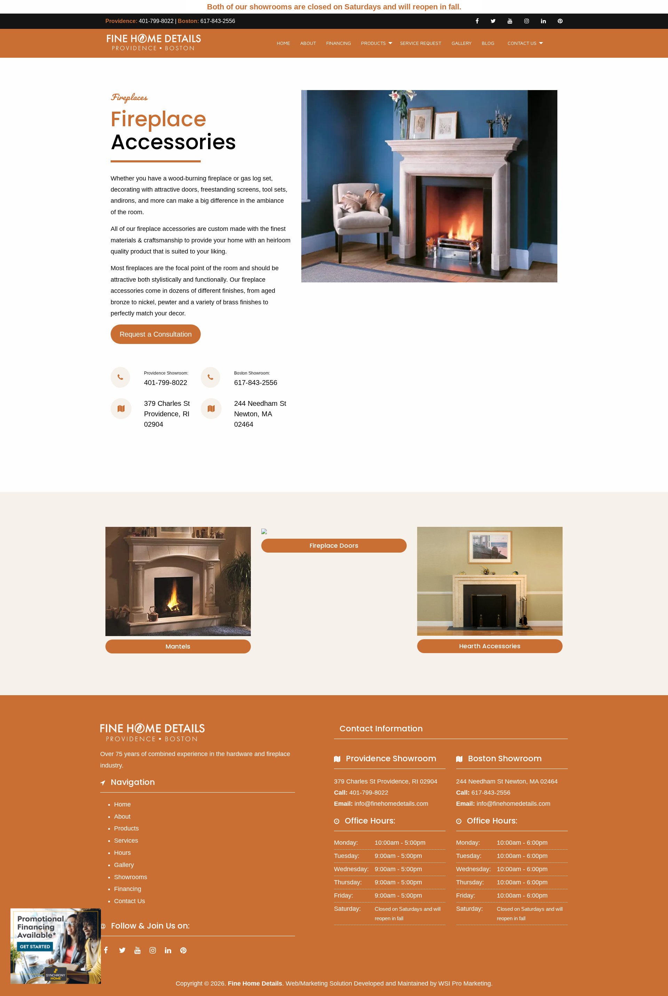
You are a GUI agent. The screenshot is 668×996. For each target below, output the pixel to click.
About (308, 43)
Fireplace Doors (334, 545)
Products (373, 43)
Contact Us (522, 43)
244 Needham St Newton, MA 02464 (260, 414)
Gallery (462, 43)
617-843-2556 (217, 21)
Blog (488, 43)
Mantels (178, 646)
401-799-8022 (156, 21)
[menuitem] (283, 43)
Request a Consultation (156, 334)
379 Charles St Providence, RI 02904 (167, 414)
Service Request (420, 43)
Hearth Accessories (489, 646)
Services (126, 840)
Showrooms (130, 877)
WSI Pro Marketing (464, 983)
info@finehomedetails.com (391, 803)
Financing (338, 43)
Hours (122, 852)
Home (283, 43)
